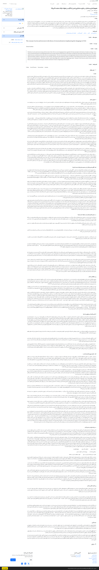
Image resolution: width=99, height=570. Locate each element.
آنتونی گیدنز (79, 33)
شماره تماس (78, 557)
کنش (89, 33)
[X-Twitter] (28, 564)
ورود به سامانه (13, 4)
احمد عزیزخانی (94, 14)
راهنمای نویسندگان (72, 4)
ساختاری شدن (94, 33)
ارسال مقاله (64, 4)
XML (20, 23)
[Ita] (31, 564)
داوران (58, 4)
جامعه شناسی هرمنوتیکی (71, 33)
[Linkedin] (25, 564)
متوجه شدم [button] (5, 568)
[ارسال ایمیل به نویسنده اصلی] (90, 14)
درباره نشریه (94, 557)
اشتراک (13, 560)
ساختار (85, 33)
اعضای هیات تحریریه (93, 558)
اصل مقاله (92, 70)
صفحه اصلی (94, 4)
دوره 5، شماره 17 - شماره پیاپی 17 (8, 9)
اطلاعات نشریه (82, 4)
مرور (89, 4)
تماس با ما (52, 4)
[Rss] (22, 564)
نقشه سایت (94, 563)
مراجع (93, 544)
